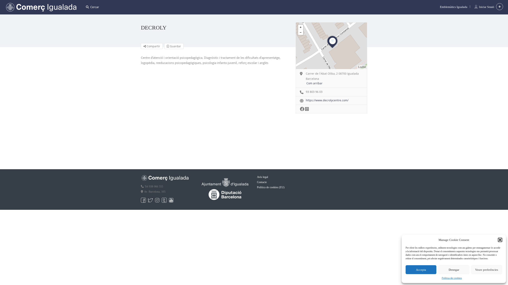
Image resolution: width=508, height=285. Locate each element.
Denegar (454, 269)
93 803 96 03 (314, 92)
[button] (500, 240)
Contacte (262, 182)
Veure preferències (486, 269)
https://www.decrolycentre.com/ (327, 100)
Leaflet (362, 67)
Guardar (175, 46)
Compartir (153, 46)
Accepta (421, 269)
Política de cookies (452, 278)
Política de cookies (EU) (271, 187)
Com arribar (314, 83)
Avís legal (262, 177)
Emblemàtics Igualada (453, 7)
